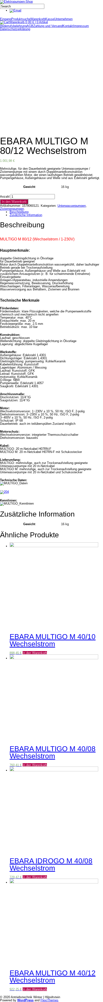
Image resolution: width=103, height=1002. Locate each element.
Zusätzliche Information (26, 215)
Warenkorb (37, 19)
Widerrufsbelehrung (13, 25)
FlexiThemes (49, 1000)
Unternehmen (63, 19)
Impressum (81, 25)
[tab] (54, 211)
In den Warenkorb (14, 201)
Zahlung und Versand (48, 25)
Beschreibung (19, 212)
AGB (30, 25)
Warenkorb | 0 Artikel (29, 22)
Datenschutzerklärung (15, 29)
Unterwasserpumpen (71, 205)
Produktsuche (20, 19)
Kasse (49, 19)
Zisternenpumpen (12, 209)
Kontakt (68, 25)
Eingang (5, 19)
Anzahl (5, 196)
